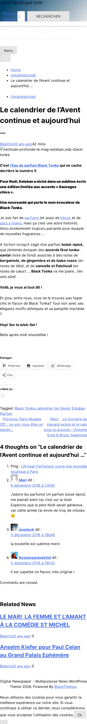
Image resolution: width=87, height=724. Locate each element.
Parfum (6, 413)
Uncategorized (23, 96)
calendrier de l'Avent (53, 408)
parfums (32, 217)
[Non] (4, 722)
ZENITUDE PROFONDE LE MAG (26, 27)
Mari (23, 480)
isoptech (26, 529)
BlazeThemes (65, 686)
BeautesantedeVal (35, 557)
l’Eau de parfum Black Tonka (34, 165)
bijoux (66, 217)
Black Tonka (25, 408)
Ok (79, 715)
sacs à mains (11, 223)
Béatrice (7, 144)
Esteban (78, 408)
